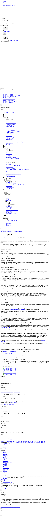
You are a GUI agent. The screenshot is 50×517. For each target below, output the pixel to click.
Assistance (14, 441)
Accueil (4, 1)
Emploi (7, 224)
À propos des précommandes (6, 353)
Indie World (8, 208)
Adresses (5, 4)
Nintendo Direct (9, 207)
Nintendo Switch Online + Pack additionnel (15, 184)
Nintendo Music (9, 188)
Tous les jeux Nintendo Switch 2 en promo (12, 95)
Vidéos (7, 199)
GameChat (8, 155)
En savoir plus (14, 402)
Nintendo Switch (9, 167)
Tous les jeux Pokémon (8, 102)
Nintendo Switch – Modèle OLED (13, 165)
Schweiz (5, 464)
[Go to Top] (25, 227)
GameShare (8, 156)
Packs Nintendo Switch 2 (11, 159)
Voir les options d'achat (13, 40)
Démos (7, 127)
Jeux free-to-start (9, 129)
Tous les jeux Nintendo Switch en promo (11, 97)
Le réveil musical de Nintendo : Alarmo (14, 172)
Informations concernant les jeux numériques (15, 142)
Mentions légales (14, 442)
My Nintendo (8, 223)
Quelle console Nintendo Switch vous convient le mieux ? (18, 169)
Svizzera (5, 478)
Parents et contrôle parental (6, 441)
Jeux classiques (9, 186)
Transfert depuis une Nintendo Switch (13, 161)
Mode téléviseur (17, 392)
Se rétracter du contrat (31, 442)
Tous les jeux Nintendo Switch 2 (10, 94)
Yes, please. (7, 488)
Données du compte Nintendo (9, 5)
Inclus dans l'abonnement (11, 183)
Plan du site (8, 225)
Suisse (4, 465)
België (4, 452)
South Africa (5, 469)
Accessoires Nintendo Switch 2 (12, 158)
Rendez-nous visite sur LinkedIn (7, 112)
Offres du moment (9, 138)
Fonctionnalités (9, 154)
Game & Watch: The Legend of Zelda (13, 174)
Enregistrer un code (10, 144)
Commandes (5, 2)
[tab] (25, 439)
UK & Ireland (6, 480)
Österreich (5, 472)
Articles (7, 198)
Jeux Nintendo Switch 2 (11, 123)
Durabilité (38, 442)
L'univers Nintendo (10, 132)
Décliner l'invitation (5, 507)
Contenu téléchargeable (10, 130)
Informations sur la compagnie (22, 441)
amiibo (7, 175)
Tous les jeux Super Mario (8, 100)
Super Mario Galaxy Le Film (12, 220)
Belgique (5, 444)
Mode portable (4, 392)
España (4, 447)
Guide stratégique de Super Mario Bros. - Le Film (16, 222)
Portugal (5, 474)
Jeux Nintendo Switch (10, 124)
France (4, 448)
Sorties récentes (9, 125)
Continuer (6, 479)
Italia (4, 470)
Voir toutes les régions (7, 462)
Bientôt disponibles (10, 126)
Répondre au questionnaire (14, 507)
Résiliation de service (22, 442)
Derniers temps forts (10, 137)
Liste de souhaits (9, 143)
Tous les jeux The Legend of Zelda (10, 101)
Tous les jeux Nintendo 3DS (9, 99)
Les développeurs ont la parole (12, 210)
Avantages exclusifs (10, 187)
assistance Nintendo (5, 327)
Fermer (2, 479)
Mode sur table (10, 392)
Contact (8, 443)
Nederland (5, 451)
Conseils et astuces (9, 212)
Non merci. (3, 488)
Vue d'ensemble (9, 121)
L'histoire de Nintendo (10, 176)
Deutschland (5, 455)
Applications (8, 196)
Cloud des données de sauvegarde (7, 404)
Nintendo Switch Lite (10, 168)
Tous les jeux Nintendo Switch (9, 96)
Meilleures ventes (9, 139)
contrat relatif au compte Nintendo (17, 309)
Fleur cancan (8, 171)
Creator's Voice (9, 211)
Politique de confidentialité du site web (40, 441)
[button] (26, 115)
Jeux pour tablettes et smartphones (13, 131)
